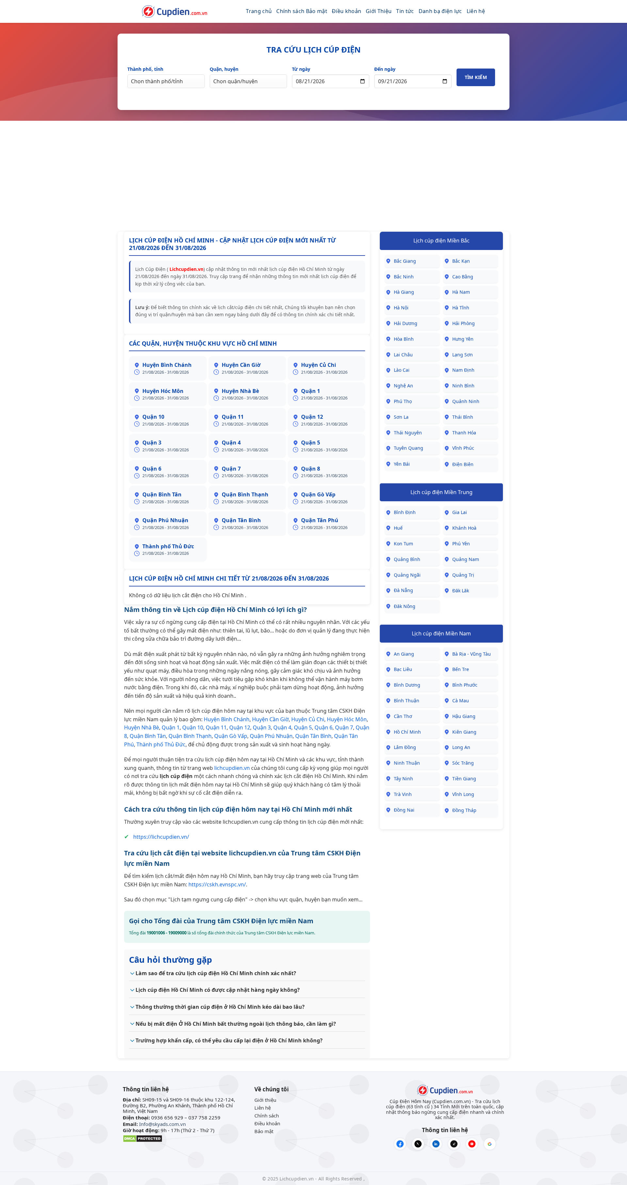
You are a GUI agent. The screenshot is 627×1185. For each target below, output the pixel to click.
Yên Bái (402, 464)
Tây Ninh (403, 778)
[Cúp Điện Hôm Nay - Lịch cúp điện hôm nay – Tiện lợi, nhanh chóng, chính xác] (174, 11)
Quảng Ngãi (407, 575)
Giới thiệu (265, 1100)
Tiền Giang (464, 778)
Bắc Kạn (461, 261)
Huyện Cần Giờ (270, 719)
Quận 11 (216, 727)
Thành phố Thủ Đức (161, 744)
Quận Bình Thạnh (190, 736)
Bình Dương (407, 685)
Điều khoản (346, 11)
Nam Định (463, 370)
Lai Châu (403, 354)
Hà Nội (401, 307)
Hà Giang (404, 292)
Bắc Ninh (404, 276)
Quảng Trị (463, 575)
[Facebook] (400, 1144)
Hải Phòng (463, 323)
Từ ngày (301, 69)
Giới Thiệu (379, 11)
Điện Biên (463, 464)
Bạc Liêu (403, 669)
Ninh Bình (463, 385)
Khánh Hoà (464, 528)
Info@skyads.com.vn (162, 1124)
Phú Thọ (403, 401)
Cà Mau (460, 700)
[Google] (490, 1144)
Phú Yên (461, 543)
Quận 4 (282, 727)
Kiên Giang (464, 732)
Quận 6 (323, 727)
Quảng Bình (407, 559)
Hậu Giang (463, 716)
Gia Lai (459, 512)
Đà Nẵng (403, 590)
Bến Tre (460, 669)
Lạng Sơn (462, 354)
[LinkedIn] (436, 1144)
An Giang (404, 654)
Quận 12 (239, 727)
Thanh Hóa (464, 432)
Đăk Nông (404, 606)
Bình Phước (464, 685)
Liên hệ (476, 11)
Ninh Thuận (407, 763)
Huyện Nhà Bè (141, 727)
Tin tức (405, 11)
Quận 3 (262, 727)
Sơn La (401, 417)
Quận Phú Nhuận (271, 736)
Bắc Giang (405, 261)
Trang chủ (259, 11)
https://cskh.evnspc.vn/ (217, 884)
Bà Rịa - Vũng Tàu (471, 654)
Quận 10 (192, 727)
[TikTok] (454, 1144)
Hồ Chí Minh (407, 732)
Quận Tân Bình (313, 736)
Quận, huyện (224, 69)
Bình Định (405, 512)
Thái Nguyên (408, 432)
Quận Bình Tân (148, 736)
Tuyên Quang (408, 448)
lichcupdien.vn (232, 768)
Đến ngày (384, 69)
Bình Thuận (406, 700)
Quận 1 (171, 727)
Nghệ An (403, 385)
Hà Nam (461, 292)
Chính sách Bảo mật (301, 11)
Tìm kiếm (476, 77)
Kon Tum (403, 543)
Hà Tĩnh (460, 307)
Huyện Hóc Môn (347, 719)
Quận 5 (303, 727)
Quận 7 (344, 727)
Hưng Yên (463, 339)
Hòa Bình (404, 339)
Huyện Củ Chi (307, 719)
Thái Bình (462, 417)
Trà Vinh (403, 794)
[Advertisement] (313, 176)
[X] (418, 1144)
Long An (461, 747)
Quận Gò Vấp (230, 736)
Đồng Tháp (464, 810)
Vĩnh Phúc (463, 448)
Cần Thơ (403, 716)
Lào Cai (402, 370)
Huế (398, 528)
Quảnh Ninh (465, 401)
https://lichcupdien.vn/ (161, 836)
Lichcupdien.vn (185, 269)
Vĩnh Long (463, 794)
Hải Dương (405, 323)
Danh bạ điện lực (440, 11)
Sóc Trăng (463, 763)
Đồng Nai (404, 810)
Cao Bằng (462, 276)
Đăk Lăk (460, 590)
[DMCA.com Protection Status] (142, 1138)
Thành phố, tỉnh (145, 69)
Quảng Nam (465, 559)
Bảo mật (263, 1131)
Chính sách (266, 1115)
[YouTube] (472, 1144)
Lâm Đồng (405, 747)
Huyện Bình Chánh (226, 719)
